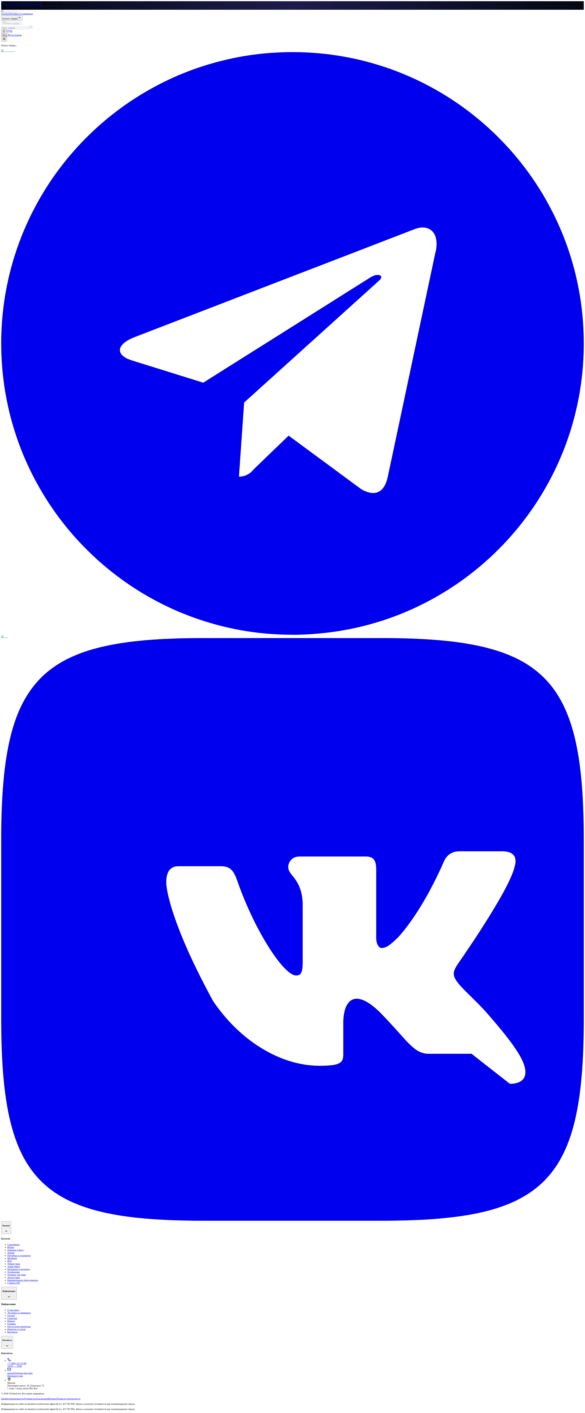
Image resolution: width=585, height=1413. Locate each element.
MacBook (12, 1258)
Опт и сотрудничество (19, 1326)
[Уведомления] (4, 31)
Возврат (52, 1398)
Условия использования (36, 1398)
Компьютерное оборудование (22, 1280)
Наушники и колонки (18, 1269)
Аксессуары (13, 1277)
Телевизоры (13, 1272)
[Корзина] (10, 32)
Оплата (5, 13)
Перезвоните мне (33, 4)
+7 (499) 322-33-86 (14, 4)
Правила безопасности (68, 1398)
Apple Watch (13, 1266)
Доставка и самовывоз (19, 1313)
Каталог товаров (10, 19)
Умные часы (13, 1263)
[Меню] (4, 39)
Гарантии (12, 1318)
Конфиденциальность (12, 1398)
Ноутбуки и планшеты (19, 1255)
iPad (9, 1261)
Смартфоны (13, 1244)
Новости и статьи (16, 1329)
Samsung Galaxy (15, 1250)
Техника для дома (16, 1274)
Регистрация (14, 35)
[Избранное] (8, 32)
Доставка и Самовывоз (21, 13)
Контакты (12, 1332)
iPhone (10, 1247)
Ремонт (11, 1321)
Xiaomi (10, 1252)
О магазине (13, 1310)
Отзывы (11, 1323)
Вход (4, 35)
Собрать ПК (13, 1283)
